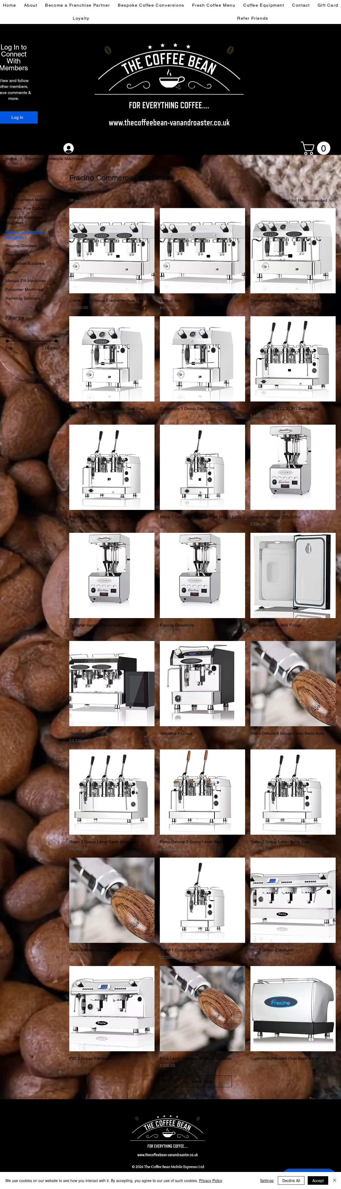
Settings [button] (267, 1180)
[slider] (7, 341)
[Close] (334, 1180)
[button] (317, 148)
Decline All (291, 1180)
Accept (318, 1180)
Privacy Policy (210, 1180)
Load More (202, 1081)
